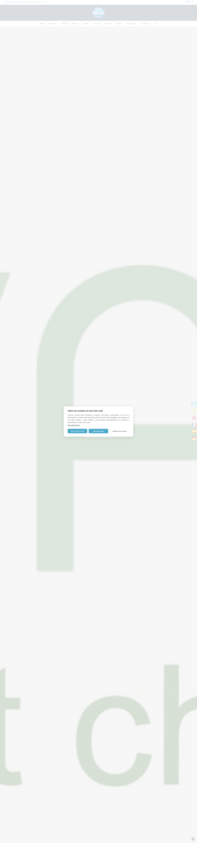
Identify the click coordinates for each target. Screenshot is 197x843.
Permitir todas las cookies (77, 431)
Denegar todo (98, 431)
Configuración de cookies (119, 431)
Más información (74, 425)
